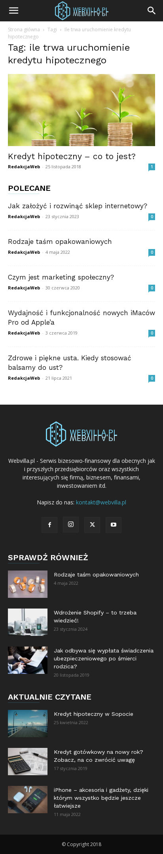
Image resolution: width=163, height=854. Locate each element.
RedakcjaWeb (24, 166)
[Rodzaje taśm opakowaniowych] (27, 584)
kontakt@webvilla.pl (101, 502)
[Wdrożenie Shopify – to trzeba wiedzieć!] (27, 622)
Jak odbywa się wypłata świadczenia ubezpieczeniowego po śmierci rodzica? (104, 658)
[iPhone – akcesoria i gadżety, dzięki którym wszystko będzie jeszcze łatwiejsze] (27, 799)
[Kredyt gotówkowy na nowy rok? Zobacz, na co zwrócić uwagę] (27, 761)
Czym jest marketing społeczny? (61, 277)
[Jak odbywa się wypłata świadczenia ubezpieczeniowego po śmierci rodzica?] (27, 660)
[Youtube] (113, 525)
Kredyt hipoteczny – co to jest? (72, 156)
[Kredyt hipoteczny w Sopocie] (27, 723)
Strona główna (24, 29)
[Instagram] (71, 525)
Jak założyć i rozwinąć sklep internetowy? (77, 206)
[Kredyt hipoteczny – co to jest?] (81, 110)
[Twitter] (92, 525)
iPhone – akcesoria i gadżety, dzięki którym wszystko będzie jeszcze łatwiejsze (101, 798)
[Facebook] (49, 525)
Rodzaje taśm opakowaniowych (60, 241)
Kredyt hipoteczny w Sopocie (93, 714)
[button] (13, 10)
